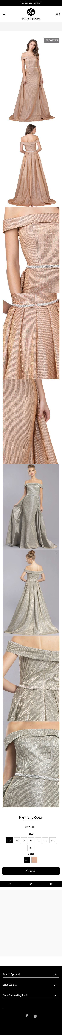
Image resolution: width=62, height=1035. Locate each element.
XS (17, 840)
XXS (9, 840)
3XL (31, 848)
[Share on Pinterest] (51, 884)
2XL (52, 840)
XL (45, 840)
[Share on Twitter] (30, 884)
